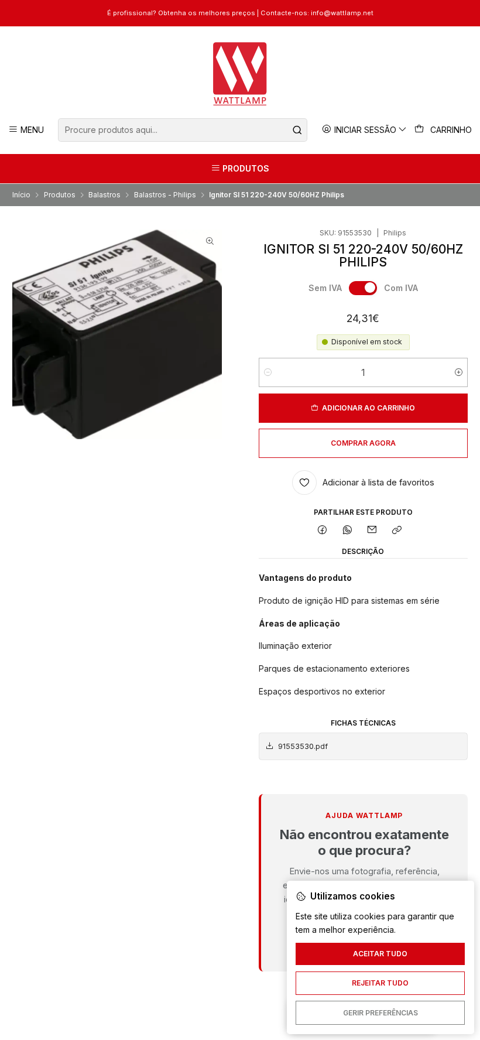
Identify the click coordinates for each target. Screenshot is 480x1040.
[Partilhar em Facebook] (322, 531)
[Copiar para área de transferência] (397, 531)
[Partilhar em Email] (372, 531)
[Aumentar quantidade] (458, 372)
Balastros (104, 195)
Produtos (60, 195)
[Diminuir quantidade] (267, 372)
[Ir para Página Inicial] (240, 74)
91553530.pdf (303, 746)
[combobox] (182, 130)
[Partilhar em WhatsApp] (347, 531)
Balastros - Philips (165, 195)
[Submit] (297, 130)
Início (21, 195)
